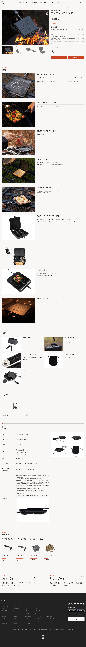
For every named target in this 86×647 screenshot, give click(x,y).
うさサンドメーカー (72, 35)
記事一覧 (26, 618)
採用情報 (62, 629)
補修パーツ (38, 610)
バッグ (37, 608)
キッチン (63, 7)
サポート (58, 2)
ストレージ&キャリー (17, 606)
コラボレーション (16, 618)
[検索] (77, 2)
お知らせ (4, 618)
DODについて (43, 2)
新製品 (14, 603)
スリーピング (5, 606)
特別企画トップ (16, 616)
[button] (7, 50)
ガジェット (4, 608)
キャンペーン (16, 620)
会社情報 (56, 629)
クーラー (26, 606)
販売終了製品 (49, 616)
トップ (55, 7)
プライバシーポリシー (18, 629)
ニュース (51, 2)
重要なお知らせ (5, 620)
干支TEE (15, 623)
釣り (14, 610)
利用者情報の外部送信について (45, 629)
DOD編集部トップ (28, 616)
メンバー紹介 (27, 623)
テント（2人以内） (28, 603)
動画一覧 (26, 620)
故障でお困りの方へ (51, 618)
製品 (20, 2)
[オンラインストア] (80, 2)
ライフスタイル (5, 610)
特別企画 (26, 2)
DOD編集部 (34, 2)
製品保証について (39, 620)
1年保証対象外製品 (50, 620)
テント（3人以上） (39, 603)
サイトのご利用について (31, 629)
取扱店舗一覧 (38, 618)
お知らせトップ (5, 616)
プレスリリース (5, 623)
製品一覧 (58, 7)
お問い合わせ (70, 629)
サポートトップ (39, 616)
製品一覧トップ (5, 603)
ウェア (26, 608)
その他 (26, 610)
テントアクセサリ (16, 608)
